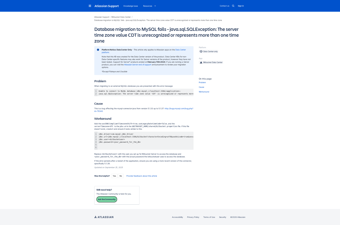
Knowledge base (131, 6)
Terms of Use (209, 217)
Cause (201, 87)
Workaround (204, 92)
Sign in (241, 6)
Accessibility (177, 217)
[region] (144, 92)
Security (222, 217)
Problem (202, 82)
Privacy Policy (193, 217)
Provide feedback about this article (141, 176)
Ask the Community (107, 199)
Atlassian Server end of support (137, 64)
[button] (90, 6)
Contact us (224, 6)
